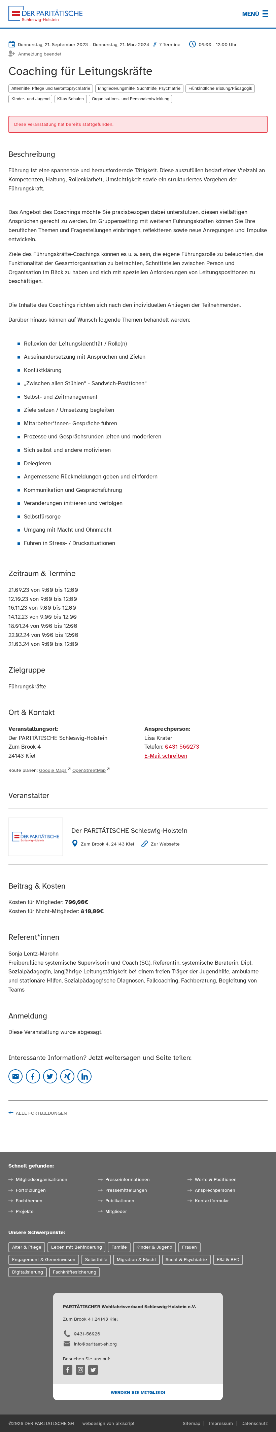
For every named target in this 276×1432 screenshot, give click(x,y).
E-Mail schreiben (165, 755)
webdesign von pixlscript (108, 1423)
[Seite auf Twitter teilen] (50, 1076)
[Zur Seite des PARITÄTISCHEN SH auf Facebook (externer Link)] (68, 1370)
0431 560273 (182, 746)
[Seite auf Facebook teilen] (33, 1076)
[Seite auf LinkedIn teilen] (84, 1076)
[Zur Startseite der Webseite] (45, 14)
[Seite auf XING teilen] (67, 1076)
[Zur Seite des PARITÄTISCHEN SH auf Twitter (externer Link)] (93, 1370)
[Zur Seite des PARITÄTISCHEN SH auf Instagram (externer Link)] (80, 1370)
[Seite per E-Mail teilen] (15, 1076)
